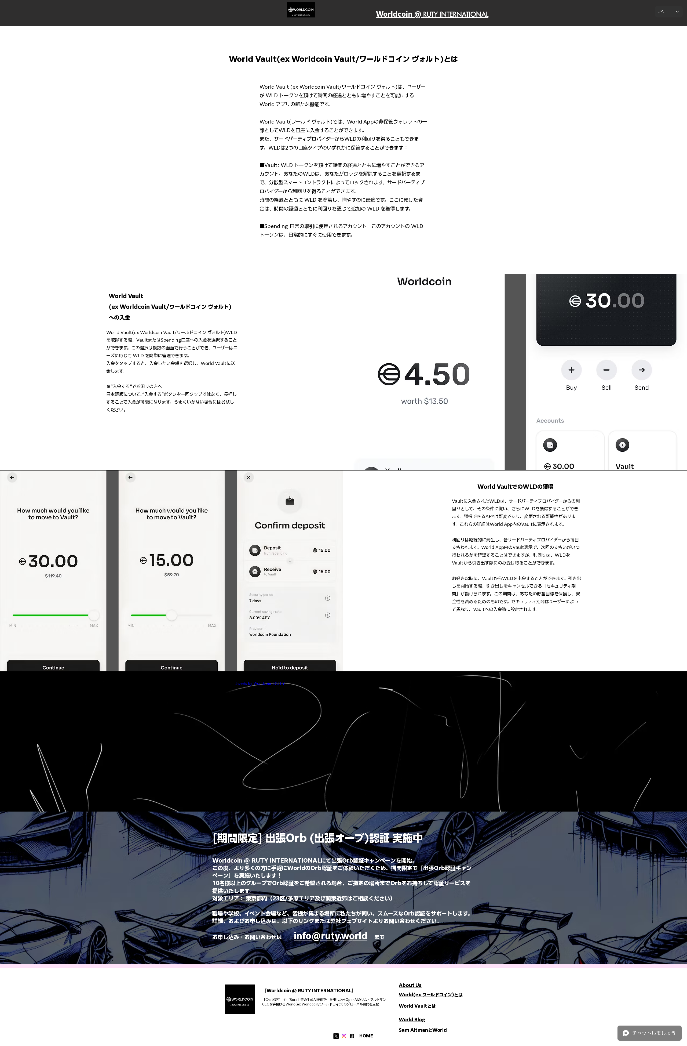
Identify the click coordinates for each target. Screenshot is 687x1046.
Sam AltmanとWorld (423, 1030)
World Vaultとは (417, 1006)
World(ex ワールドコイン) (426, 995)
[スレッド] (352, 1036)
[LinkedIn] (344, 1036)
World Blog (412, 1020)
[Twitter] (336, 1036)
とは (458, 995)
